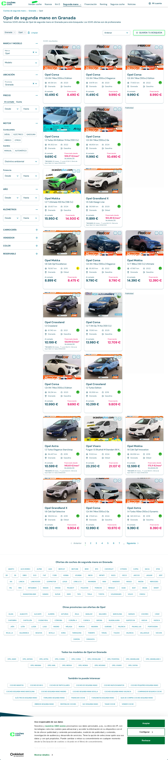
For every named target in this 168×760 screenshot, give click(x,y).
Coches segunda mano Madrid (53, 692)
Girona (99, 620)
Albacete (24, 614)
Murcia (82, 627)
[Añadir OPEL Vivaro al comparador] (119, 418)
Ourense (108, 627)
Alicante (37, 614)
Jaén (12, 627)
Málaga (69, 627)
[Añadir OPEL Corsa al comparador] (78, 47)
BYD (96, 569)
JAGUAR (149, 575)
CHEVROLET (109, 569)
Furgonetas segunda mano (103, 698)
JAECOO (136, 575)
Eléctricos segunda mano (26, 698)
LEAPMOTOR (51, 582)
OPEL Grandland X (153, 659)
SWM (69, 594)
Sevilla (52, 633)
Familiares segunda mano (54, 698)
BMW (87, 569)
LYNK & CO (78, 582)
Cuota (19, 102)
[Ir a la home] (8, 3)
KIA (11, 582)
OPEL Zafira (133, 665)
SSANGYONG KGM (29, 594)
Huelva (144, 620)
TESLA (89, 594)
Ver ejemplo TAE (69, 158)
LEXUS (64, 582)
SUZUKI (57, 594)
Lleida (33, 627)
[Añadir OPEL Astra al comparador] (78, 418)
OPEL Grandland (132, 659)
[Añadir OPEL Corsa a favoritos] (74, 47)
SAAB (123, 588)
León (23, 627)
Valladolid (144, 633)
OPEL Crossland (94, 659)
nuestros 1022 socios (55, 726)
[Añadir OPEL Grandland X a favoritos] (115, 171)
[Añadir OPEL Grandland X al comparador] (119, 171)
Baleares (102, 614)
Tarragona (76, 633)
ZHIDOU (142, 594)
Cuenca (86, 620)
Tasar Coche (110, 704)
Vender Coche (128, 704)
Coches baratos (16, 685)
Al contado (9, 102)
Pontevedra (153, 627)
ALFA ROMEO (25, 569)
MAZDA (140, 582)
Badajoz (89, 614)
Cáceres (144, 614)
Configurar (145, 732)
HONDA (66, 575)
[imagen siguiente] (79, 57)
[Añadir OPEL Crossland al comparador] (78, 294)
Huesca (157, 620)
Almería (51, 614)
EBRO (25, 575)
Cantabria (12, 620)
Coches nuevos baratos (114, 685)
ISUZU (113, 575)
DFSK (158, 569)
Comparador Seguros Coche (150, 692)
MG (10, 588)
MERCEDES (154, 582)
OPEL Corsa (76, 659)
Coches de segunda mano (86, 685)
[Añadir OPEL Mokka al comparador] (78, 171)
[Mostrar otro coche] (61, 68)
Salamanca (24, 633)
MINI (20, 588)
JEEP (160, 575)
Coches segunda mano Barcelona (20, 692)
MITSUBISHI (32, 588)
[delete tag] (14, 32)
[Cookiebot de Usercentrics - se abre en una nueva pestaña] (17, 755)
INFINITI (102, 575)
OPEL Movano (99, 665)
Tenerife (91, 633)
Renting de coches (68, 704)
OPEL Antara (28, 659)
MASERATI (116, 582)
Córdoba (58, 620)
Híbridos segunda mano (44, 704)
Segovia (38, 633)
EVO (34, 575)
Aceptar (146, 723)
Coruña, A (73, 620)
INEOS (90, 575)
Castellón (27, 620)
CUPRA (135, 569)
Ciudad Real (43, 620)
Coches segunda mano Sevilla (85, 692)
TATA (79, 594)
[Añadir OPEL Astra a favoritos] (74, 418)
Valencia (129, 633)
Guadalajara (114, 620)
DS (15, 575)
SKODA (144, 588)
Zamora (76, 639)
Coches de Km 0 (36, 685)
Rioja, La (9, 633)
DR (7, 575)
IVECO (124, 575)
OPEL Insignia (35, 665)
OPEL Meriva (67, 665)
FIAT (44, 575)
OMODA (58, 588)
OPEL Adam (11, 659)
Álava (11, 614)
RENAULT (111, 588)
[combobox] (5, 53)
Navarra (94, 627)
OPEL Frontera (113, 659)
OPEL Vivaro (117, 665)
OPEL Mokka (83, 665)
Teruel (104, 633)
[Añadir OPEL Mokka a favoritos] (74, 171)
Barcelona (117, 614)
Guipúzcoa (130, 620)
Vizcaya (159, 633)
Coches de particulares (59, 685)
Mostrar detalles (41, 755)
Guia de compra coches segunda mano (137, 698)
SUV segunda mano (90, 704)
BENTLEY (62, 569)
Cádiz (157, 614)
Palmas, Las (136, 627)
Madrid (56, 627)
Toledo (117, 633)
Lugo (45, 627)
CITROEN (123, 569)
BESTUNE (75, 569)
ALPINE (39, 569)
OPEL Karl (52, 665)
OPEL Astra (43, 659)
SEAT (134, 588)
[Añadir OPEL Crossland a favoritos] (74, 294)
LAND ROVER (35, 582)
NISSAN (45, 588)
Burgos (131, 614)
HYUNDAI (78, 575)
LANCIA (21, 582)
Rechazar (146, 740)
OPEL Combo (60, 659)
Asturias (64, 614)
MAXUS (129, 582)
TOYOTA (101, 594)
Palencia (121, 627)
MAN (104, 582)
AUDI (50, 569)
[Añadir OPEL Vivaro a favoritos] (115, 418)
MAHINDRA (92, 582)
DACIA (147, 569)
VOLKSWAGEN (116, 594)
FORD (55, 575)
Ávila (77, 614)
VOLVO (130, 594)
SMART (156, 588)
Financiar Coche (78, 698)
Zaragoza (90, 639)
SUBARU (45, 594)
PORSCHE (98, 588)
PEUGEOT (70, 588)
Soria (63, 633)
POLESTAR (84, 588)
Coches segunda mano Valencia (117, 692)
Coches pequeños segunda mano (144, 685)
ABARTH (11, 569)
